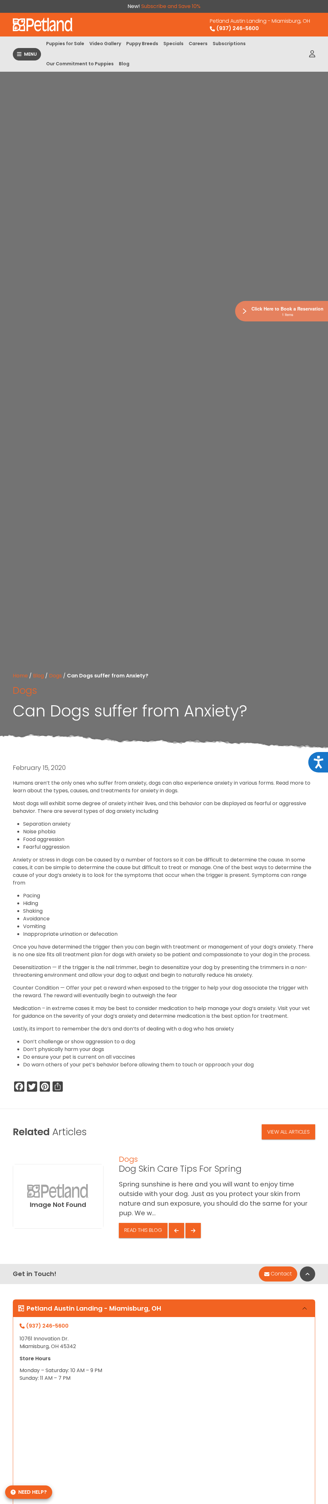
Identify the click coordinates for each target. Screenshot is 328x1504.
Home (20, 675)
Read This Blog (143, 1230)
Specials (173, 43)
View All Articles (288, 1132)
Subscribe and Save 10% (171, 6)
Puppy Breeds (142, 43)
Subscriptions (229, 43)
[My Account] (312, 54)
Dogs (55, 675)
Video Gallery (105, 43)
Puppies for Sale (65, 43)
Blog (124, 64)
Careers (198, 43)
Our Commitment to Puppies (80, 64)
